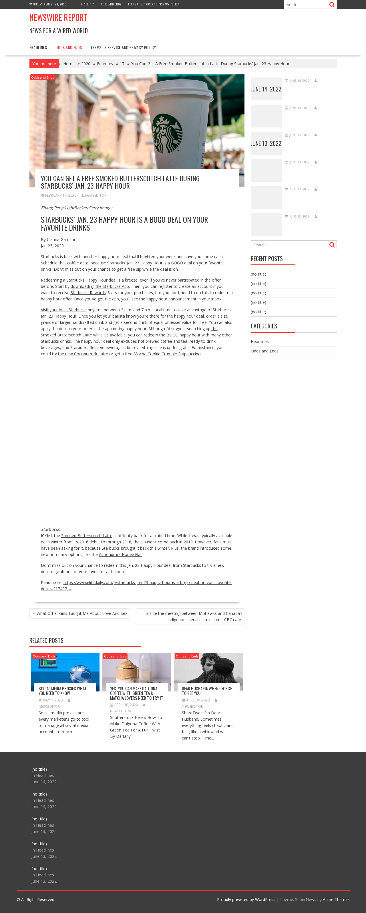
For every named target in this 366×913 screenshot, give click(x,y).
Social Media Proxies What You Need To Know (63, 690)
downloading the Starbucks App (100, 286)
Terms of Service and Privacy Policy (153, 4)
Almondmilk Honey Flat (120, 554)
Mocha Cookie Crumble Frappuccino (167, 353)
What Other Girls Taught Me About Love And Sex (82, 613)
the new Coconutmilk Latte (83, 353)
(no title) (258, 274)
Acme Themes (336, 899)
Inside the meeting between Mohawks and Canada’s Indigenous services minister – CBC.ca (194, 616)
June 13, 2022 (266, 143)
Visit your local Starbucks (64, 309)
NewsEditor (95, 195)
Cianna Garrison (61, 239)
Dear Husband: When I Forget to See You (208, 690)
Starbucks (50, 529)
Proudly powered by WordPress (246, 899)
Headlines (87, 4)
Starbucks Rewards (88, 292)
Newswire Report (58, 17)
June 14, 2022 (266, 89)
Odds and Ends (111, 4)
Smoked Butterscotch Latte (86, 535)
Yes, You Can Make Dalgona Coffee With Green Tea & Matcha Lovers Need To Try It (136, 693)
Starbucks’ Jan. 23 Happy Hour (134, 263)
